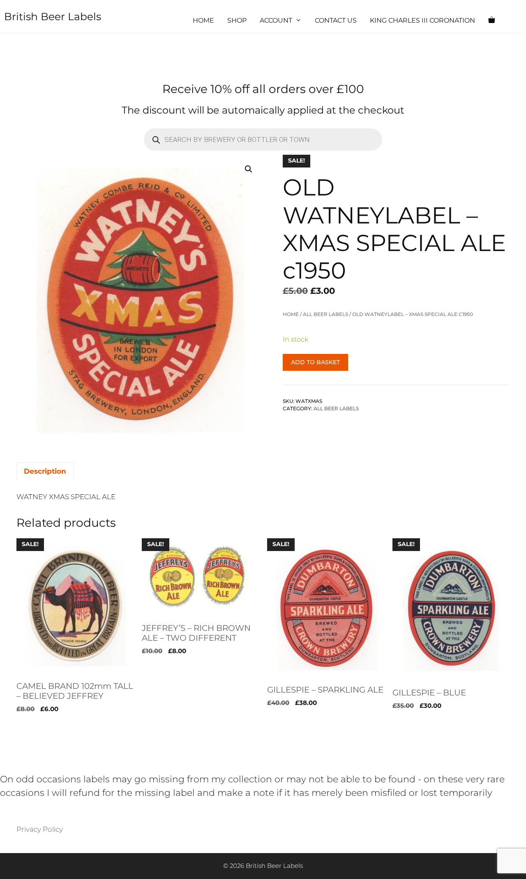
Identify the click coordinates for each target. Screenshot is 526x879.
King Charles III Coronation (422, 20)
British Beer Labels (52, 16)
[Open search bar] (516, 20)
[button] (248, 169)
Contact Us (336, 20)
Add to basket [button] (40, 726)
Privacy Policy (39, 829)
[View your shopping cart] (491, 20)
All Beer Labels (325, 314)
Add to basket (315, 362)
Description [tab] (45, 471)
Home (203, 20)
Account (276, 20)
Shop (237, 20)
